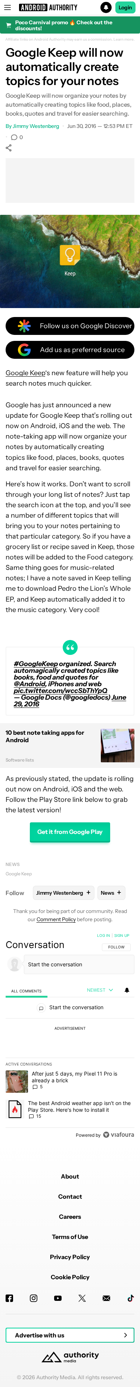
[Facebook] (9, 1298)
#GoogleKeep (36, 664)
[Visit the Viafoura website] (118, 1135)
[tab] (26, 991)
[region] (70, 1036)
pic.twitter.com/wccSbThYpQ (61, 691)
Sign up (121, 935)
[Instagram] (33, 1298)
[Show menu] (7, 7)
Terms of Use (70, 1236)
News (13, 864)
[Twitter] (82, 1298)
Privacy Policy (70, 1257)
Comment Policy (56, 919)
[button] (70, 7)
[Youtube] (58, 1298)
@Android (29, 684)
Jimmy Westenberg (36, 126)
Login (125, 7)
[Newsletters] (106, 1298)
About (70, 1176)
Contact (70, 1196)
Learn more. (124, 39)
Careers (70, 1216)
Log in (103, 935)
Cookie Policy (70, 1277)
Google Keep (25, 373)
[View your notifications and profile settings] (126, 990)
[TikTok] (130, 1298)
